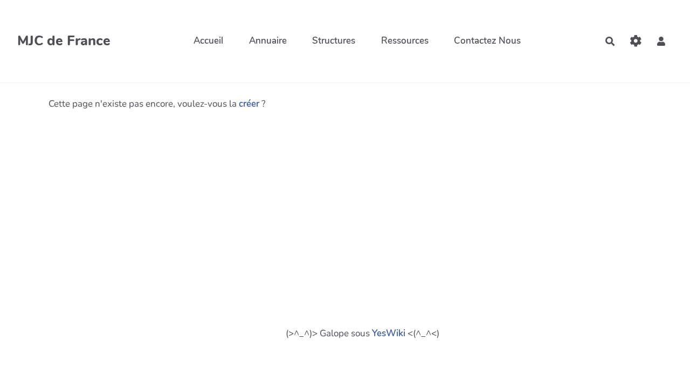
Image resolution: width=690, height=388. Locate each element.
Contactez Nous (487, 40)
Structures (333, 40)
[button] (661, 41)
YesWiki (388, 333)
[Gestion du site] (635, 41)
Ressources (405, 40)
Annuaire (268, 40)
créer (249, 104)
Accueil (208, 40)
